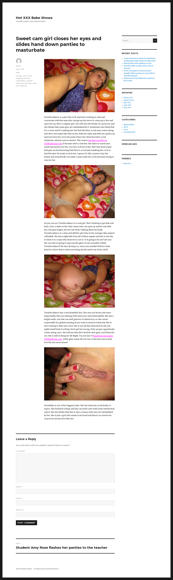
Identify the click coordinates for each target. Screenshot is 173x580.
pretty (18, 83)
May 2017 (127, 108)
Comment (20, 451)
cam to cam (27, 76)
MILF (126, 127)
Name (19, 487)
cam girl (19, 76)
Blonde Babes (129, 125)
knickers (27, 78)
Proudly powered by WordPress (46, 569)
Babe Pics (127, 164)
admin (18, 66)
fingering (19, 78)
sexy (30, 83)
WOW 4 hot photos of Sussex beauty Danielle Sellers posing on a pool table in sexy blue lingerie (139, 73)
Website (20, 510)
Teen (18, 72)
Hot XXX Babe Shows (34, 18)
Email (19, 498)
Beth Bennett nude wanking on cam (137, 63)
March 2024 (128, 98)
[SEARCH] (155, 40)
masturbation (21, 81)
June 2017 (127, 105)
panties (29, 81)
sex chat (24, 83)
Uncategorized (129, 132)
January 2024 (129, 100)
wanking (23, 86)
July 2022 (127, 103)
